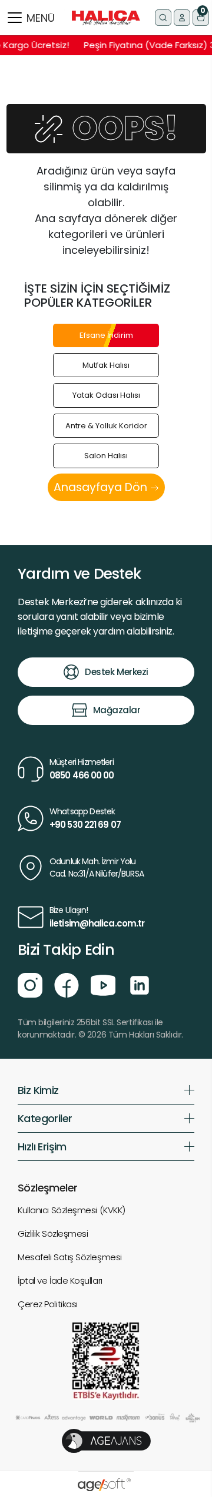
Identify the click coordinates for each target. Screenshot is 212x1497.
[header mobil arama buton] (163, 17)
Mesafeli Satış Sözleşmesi (70, 1257)
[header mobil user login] (182, 17)
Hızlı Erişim (42, 1146)
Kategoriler (45, 1118)
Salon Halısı (106, 455)
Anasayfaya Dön (102, 487)
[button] (201, 17)
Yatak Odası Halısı (106, 395)
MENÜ (40, 18)
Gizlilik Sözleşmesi (53, 1233)
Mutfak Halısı (106, 365)
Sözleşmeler (47, 1187)
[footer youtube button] (103, 984)
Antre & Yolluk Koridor (106, 425)
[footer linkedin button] (139, 984)
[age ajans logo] (106, 1440)
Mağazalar (117, 710)
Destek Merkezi (116, 672)
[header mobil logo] (106, 17)
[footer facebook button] (66, 984)
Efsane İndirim (106, 335)
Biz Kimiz (38, 1090)
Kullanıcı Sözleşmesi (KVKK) (71, 1210)
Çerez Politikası (48, 1304)
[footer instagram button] (30, 984)
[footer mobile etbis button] (106, 1360)
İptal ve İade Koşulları (60, 1280)
